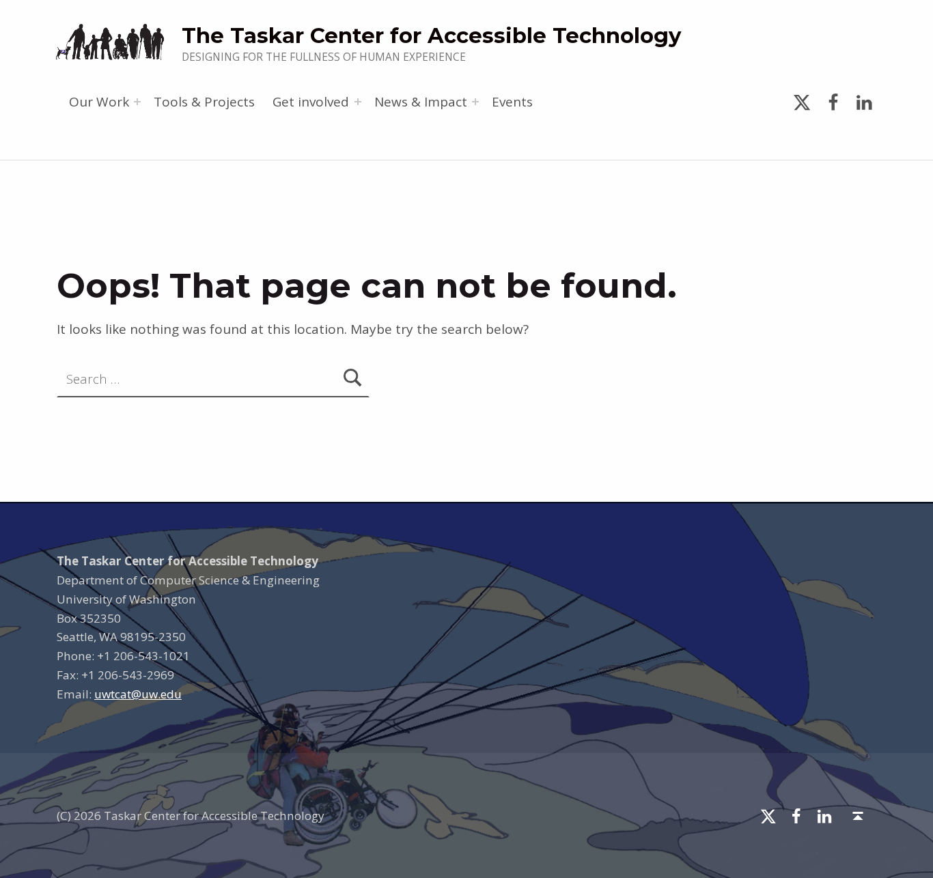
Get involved (311, 102)
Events (512, 102)
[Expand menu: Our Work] (137, 101)
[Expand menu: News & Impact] (475, 101)
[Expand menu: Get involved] (357, 101)
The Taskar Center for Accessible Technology (431, 35)
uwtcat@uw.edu (138, 694)
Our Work (99, 102)
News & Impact (420, 102)
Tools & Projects (204, 102)
